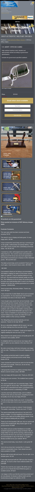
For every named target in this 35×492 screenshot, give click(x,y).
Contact (21, 487)
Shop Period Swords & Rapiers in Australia (10, 486)
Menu (17, 22)
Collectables (22, 486)
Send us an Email (5, 13)
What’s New (12, 484)
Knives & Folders (29, 486)
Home (7, 484)
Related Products (15, 487)
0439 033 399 (8, 7)
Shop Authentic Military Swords (16, 40)
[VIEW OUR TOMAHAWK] (7, 216)
